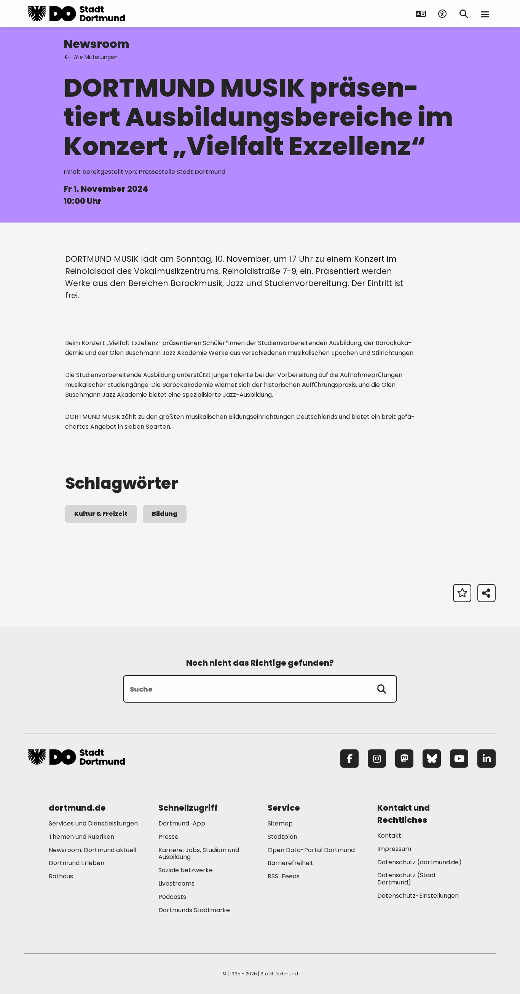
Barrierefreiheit (290, 863)
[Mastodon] (404, 758)
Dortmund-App (181, 823)
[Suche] (382, 689)
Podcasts (172, 896)
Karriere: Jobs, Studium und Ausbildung (198, 854)
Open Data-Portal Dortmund (311, 850)
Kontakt (389, 835)
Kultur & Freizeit (101, 513)
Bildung (164, 513)
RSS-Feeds (284, 876)
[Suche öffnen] (464, 13)
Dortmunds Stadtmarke (194, 910)
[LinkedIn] (486, 758)
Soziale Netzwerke (185, 870)
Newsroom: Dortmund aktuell (92, 850)
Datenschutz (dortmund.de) (419, 862)
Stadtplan (282, 836)
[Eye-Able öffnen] (442, 13)
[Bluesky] (432, 758)
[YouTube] (459, 758)
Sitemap (280, 823)
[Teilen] (486, 593)
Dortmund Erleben (76, 863)
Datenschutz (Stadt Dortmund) (406, 879)
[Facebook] (349, 758)
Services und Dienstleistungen (93, 823)
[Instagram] (377, 758)
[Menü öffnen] (485, 13)
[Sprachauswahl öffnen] (421, 13)
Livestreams (176, 883)
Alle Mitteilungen (96, 57)
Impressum (394, 849)
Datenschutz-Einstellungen (418, 896)
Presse (168, 836)
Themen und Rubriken (81, 836)
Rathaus (61, 876)
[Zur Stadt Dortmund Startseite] (76, 13)
